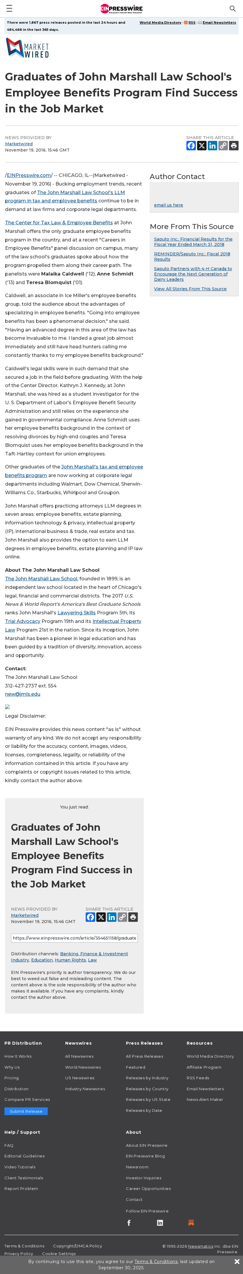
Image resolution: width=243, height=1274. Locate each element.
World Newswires (83, 1067)
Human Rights (70, 960)
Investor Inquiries (143, 1177)
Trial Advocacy (22, 621)
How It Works (18, 1056)
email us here (168, 205)
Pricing (11, 1077)
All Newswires (79, 1056)
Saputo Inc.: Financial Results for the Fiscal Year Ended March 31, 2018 (193, 241)
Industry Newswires (85, 1088)
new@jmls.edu (22, 694)
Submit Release (26, 1111)
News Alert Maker (205, 1099)
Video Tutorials (19, 1167)
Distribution (16, 1088)
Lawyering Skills (76, 613)
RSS (192, 22)
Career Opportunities (148, 1188)
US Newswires (80, 1077)
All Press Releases (144, 1056)
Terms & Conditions (24, 1246)
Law (92, 960)
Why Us (12, 1067)
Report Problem (21, 1188)
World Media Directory (160, 22)
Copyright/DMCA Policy (77, 1246)
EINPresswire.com (29, 175)
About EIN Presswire (147, 1145)
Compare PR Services (27, 1099)
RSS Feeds (198, 1077)
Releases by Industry (147, 1077)
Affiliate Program (204, 1067)
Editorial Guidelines (24, 1156)
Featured (135, 1067)
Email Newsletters (219, 22)
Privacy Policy (18, 1253)
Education (42, 960)
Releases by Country (147, 1088)
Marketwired (19, 143)
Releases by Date (144, 1110)
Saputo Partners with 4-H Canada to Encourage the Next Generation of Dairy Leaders (193, 274)
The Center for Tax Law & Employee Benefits (59, 223)
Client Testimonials (23, 1177)
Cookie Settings (59, 1253)
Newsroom (137, 1167)
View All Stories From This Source (190, 288)
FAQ (9, 1145)
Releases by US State (148, 1099)
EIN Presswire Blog (145, 1156)
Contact (134, 1199)
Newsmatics (200, 1246)
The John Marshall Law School (41, 579)
